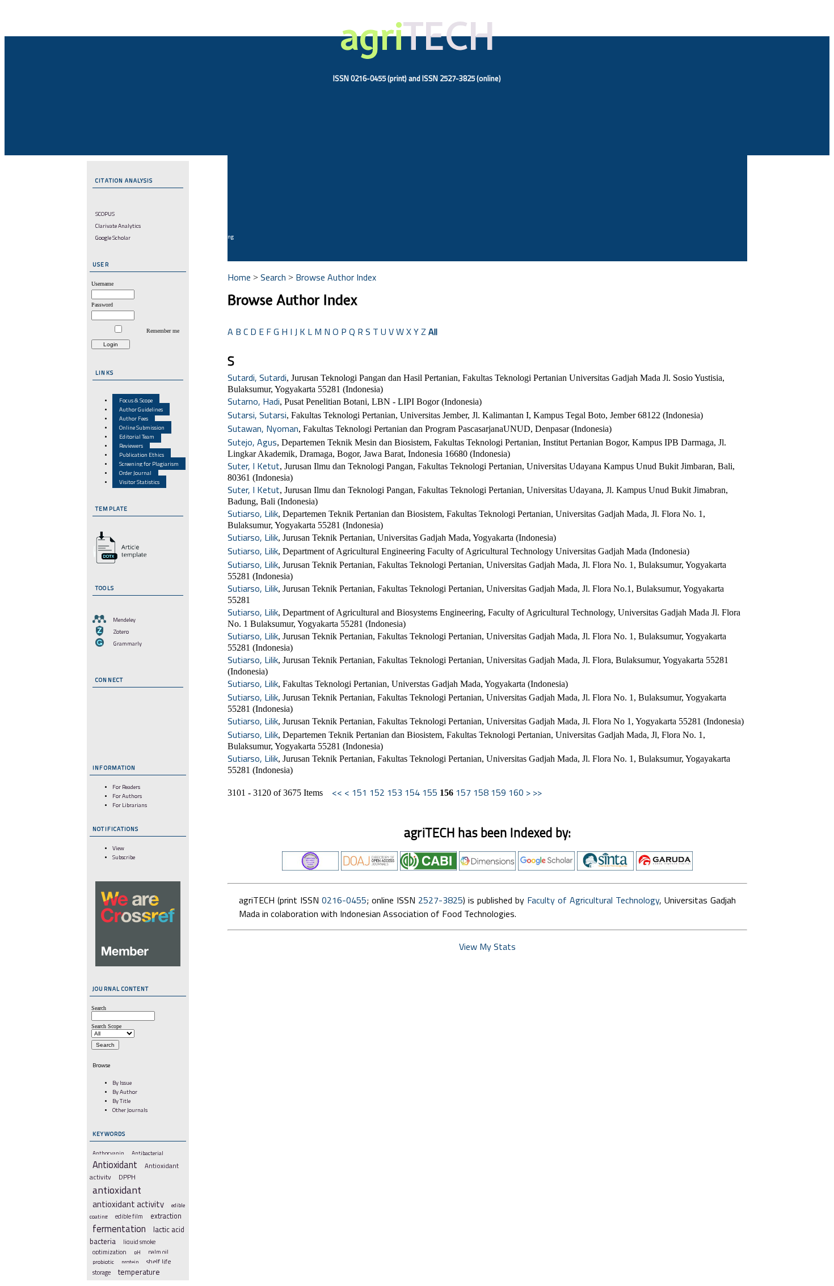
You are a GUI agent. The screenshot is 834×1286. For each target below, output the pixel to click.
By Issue (122, 1082)
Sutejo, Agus (252, 442)
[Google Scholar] (546, 867)
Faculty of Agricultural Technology (593, 900)
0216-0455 (344, 900)
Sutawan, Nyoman (263, 428)
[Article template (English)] (118, 563)
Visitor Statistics (139, 481)
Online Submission (142, 427)
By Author (124, 1091)
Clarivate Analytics (118, 225)
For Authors (127, 795)
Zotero (121, 631)
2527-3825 (440, 900)
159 (498, 792)
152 (377, 792)
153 (394, 792)
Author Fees (133, 418)
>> (537, 792)
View (118, 847)
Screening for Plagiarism (149, 463)
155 (429, 792)
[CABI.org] (428, 867)
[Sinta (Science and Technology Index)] (605, 867)
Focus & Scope (136, 400)
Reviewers (131, 445)
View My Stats (487, 946)
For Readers (126, 786)
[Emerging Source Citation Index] (310, 867)
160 (516, 792)
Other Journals (130, 1109)
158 (480, 792)
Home (239, 277)
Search (273, 277)
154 (412, 792)
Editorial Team (136, 436)
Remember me (162, 331)
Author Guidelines (141, 409)
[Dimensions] (487, 867)
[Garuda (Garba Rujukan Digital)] (664, 867)
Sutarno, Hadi (254, 401)
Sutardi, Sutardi (257, 377)
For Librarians (129, 804)
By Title (121, 1100)
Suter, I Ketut (254, 466)
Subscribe (123, 856)
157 (463, 792)
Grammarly (127, 643)
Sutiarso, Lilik (253, 513)
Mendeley (124, 619)
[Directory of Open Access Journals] (369, 867)
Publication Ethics (141, 454)
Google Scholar (112, 237)
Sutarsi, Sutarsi (257, 415)
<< (337, 792)
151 (359, 792)
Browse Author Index (336, 277)
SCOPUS (105, 213)
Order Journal (135, 472)
